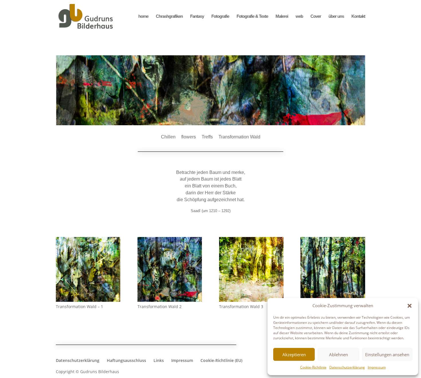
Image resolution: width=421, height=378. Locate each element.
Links (159, 360)
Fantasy (197, 16)
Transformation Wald (239, 136)
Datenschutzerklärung (347, 367)
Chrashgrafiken (169, 16)
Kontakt (358, 16)
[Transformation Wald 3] (251, 300)
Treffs (207, 136)
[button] (409, 306)
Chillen (168, 136)
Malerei (282, 16)
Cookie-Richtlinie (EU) (221, 360)
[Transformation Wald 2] (169, 300)
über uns (336, 16)
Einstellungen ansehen (387, 354)
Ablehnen (338, 354)
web (299, 16)
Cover (315, 16)
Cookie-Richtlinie (313, 367)
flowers (188, 136)
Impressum (377, 367)
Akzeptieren (294, 354)
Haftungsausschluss (126, 360)
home (143, 16)
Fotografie (220, 16)
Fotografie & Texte (252, 16)
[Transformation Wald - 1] (88, 300)
